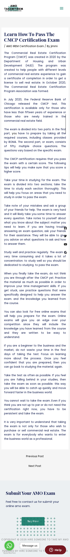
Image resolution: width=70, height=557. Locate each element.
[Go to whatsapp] (9, 545)
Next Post (35, 466)
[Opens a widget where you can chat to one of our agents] (55, 550)
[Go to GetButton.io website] (9, 553)
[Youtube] (65, 244)
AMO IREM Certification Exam (25, 46)
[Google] (65, 252)
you (14, 133)
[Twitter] (65, 236)
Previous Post (35, 456)
